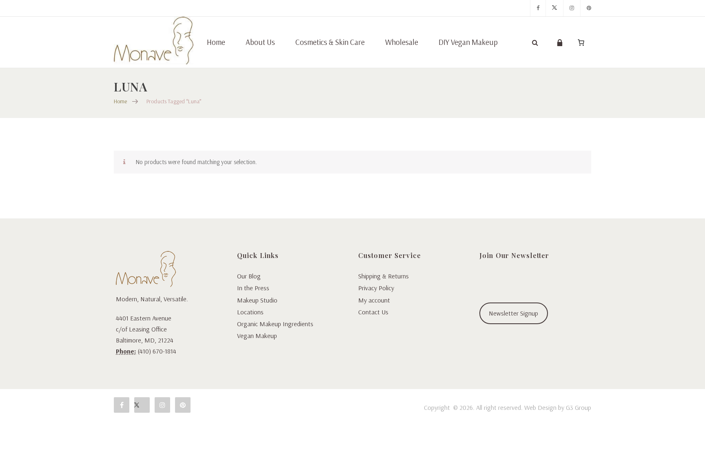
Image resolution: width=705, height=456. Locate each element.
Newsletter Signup (513, 313)
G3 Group (578, 407)
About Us (260, 42)
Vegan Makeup (257, 335)
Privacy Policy (376, 288)
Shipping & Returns (383, 276)
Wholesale (401, 42)
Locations (250, 312)
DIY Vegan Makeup (468, 42)
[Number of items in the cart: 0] (581, 42)
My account (374, 300)
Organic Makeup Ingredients (275, 324)
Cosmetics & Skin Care (330, 42)
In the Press (253, 288)
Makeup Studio (257, 300)
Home (216, 42)
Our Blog (249, 276)
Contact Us (373, 312)
